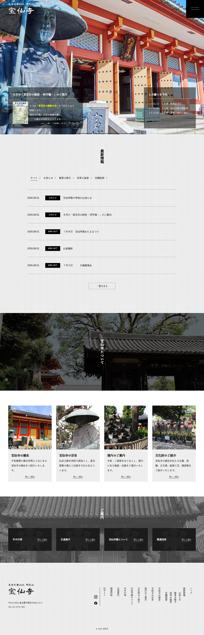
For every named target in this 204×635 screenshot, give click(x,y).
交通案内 (118, 591)
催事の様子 (175, 597)
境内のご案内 (145, 594)
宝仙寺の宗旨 (152, 594)
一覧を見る (102, 286)
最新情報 (184, 591)
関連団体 (111, 591)
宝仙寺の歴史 (159, 594)
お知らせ (179, 596)
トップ (191, 590)
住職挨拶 (166, 596)
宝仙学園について (132, 596)
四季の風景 (170, 597)
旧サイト (104, 591)
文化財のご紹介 (139, 595)
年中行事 (125, 591)
